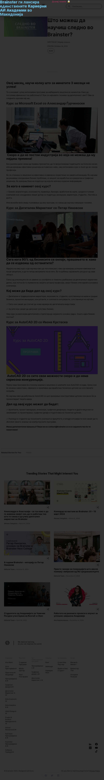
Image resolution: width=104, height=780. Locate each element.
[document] (52, 390)
